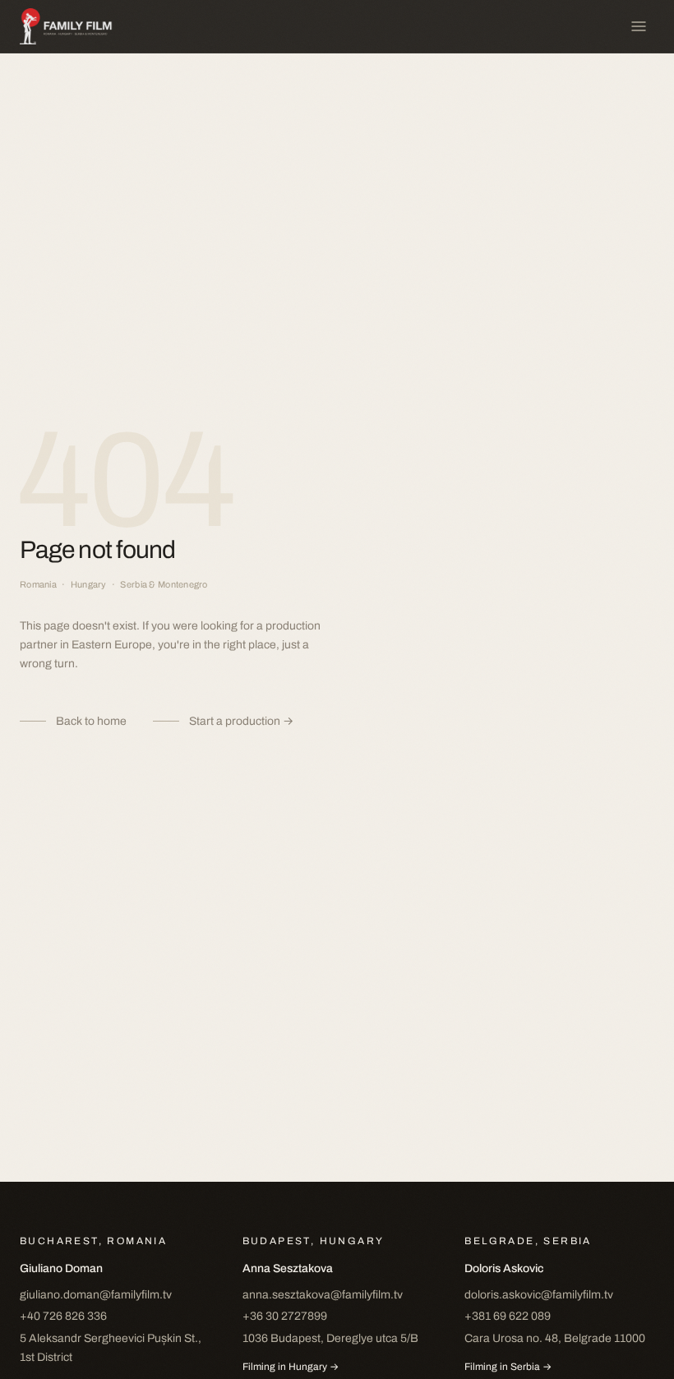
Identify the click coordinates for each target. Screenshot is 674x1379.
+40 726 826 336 (63, 1316)
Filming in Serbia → (508, 1366)
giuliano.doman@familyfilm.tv (96, 1295)
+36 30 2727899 (284, 1316)
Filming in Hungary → (290, 1366)
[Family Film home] (74, 26)
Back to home (91, 721)
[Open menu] (638, 26)
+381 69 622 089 (507, 1316)
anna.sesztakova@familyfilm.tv (322, 1295)
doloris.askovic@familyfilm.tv (538, 1295)
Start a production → (241, 721)
